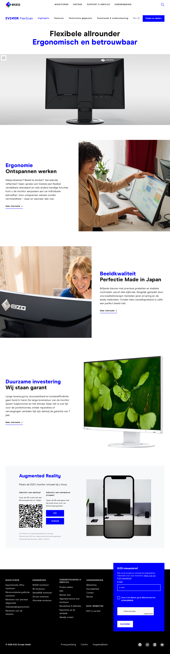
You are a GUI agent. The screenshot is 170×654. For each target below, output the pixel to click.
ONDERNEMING (123, 5)
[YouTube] (162, 644)
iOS (55, 513)
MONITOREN (61, 5)
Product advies (66, 587)
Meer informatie (13, 206)
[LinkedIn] (154, 644)
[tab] (45, 20)
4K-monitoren (38, 589)
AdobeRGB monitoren (42, 593)
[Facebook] (140, 644)
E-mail (119, 582)
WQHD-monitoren (40, 585)
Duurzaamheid (92, 589)
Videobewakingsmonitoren (17, 607)
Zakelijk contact (66, 617)
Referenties (91, 585)
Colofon (84, 645)
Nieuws (89, 597)
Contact (90, 593)
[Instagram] (147, 644)
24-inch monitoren (40, 597)
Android (55, 521)
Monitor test (65, 595)
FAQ (61, 591)
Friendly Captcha (148, 613)
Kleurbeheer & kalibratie (70, 606)
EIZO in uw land (93, 611)
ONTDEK (77, 5)
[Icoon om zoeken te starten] (162, 4)
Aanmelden (125, 624)
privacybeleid (127, 600)
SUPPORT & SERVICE (98, 5)
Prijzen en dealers (153, 18)
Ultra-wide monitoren (41, 601)
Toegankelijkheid (100, 645)
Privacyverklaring (68, 645)
